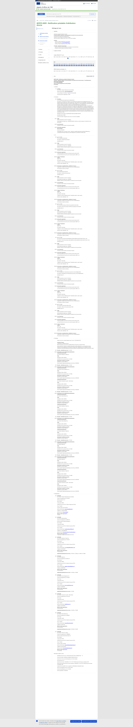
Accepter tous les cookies (75, 721)
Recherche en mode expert (68, 16)
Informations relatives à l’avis (43, 62)
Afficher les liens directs (44, 36)
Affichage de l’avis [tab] (40, 28)
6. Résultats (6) (41, 57)
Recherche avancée (59, 16)
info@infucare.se (68, 604)
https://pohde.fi (65, 512)
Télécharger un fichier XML (44, 34)
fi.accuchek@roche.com (69, 585)
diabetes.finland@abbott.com (70, 566)
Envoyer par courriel (43, 40)
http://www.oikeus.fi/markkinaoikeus (69, 532)
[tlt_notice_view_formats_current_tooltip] (93, 76)
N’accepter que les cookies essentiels (89, 721)
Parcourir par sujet (76, 16)
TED (37, 20)
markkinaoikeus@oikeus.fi (69, 529)
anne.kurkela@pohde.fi (66, 42)
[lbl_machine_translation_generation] (65, 69)
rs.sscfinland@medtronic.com (70, 547)
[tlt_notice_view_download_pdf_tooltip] (54, 65)
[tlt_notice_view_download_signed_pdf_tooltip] (68, 58)
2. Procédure (40, 52)
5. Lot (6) (39, 54)
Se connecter (87, 3)
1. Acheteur (40, 49)
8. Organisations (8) (41, 60)
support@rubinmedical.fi (69, 623)
